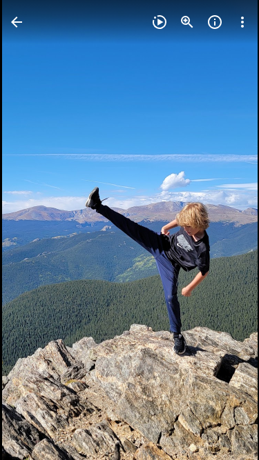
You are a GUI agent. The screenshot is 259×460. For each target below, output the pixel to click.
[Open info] (215, 22)
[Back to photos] (16, 22)
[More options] (242, 22)
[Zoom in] (187, 22)
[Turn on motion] (159, 22)
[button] (38, 230)
